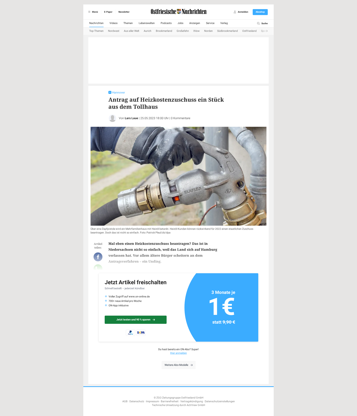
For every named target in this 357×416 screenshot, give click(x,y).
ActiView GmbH (196, 405)
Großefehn (183, 31)
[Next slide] (263, 31)
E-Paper (108, 11)
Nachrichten (96, 23)
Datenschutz (136, 401)
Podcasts (166, 23)
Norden (208, 31)
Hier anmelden (178, 353)
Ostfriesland (249, 31)
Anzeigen (194, 23)
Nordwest (113, 31)
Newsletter (123, 11)
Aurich (147, 31)
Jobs (180, 23)
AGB (125, 401)
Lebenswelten (147, 23)
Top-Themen (96, 31)
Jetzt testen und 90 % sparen (133, 320)
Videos (114, 23)
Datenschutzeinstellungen (220, 401)
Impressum (152, 401)
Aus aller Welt (131, 31)
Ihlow (196, 31)
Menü (94, 12)
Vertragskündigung (191, 401)
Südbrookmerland (227, 31)
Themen (128, 23)
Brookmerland (164, 31)
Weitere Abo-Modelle (176, 365)
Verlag (224, 23)
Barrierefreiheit (169, 401)
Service (210, 23)
